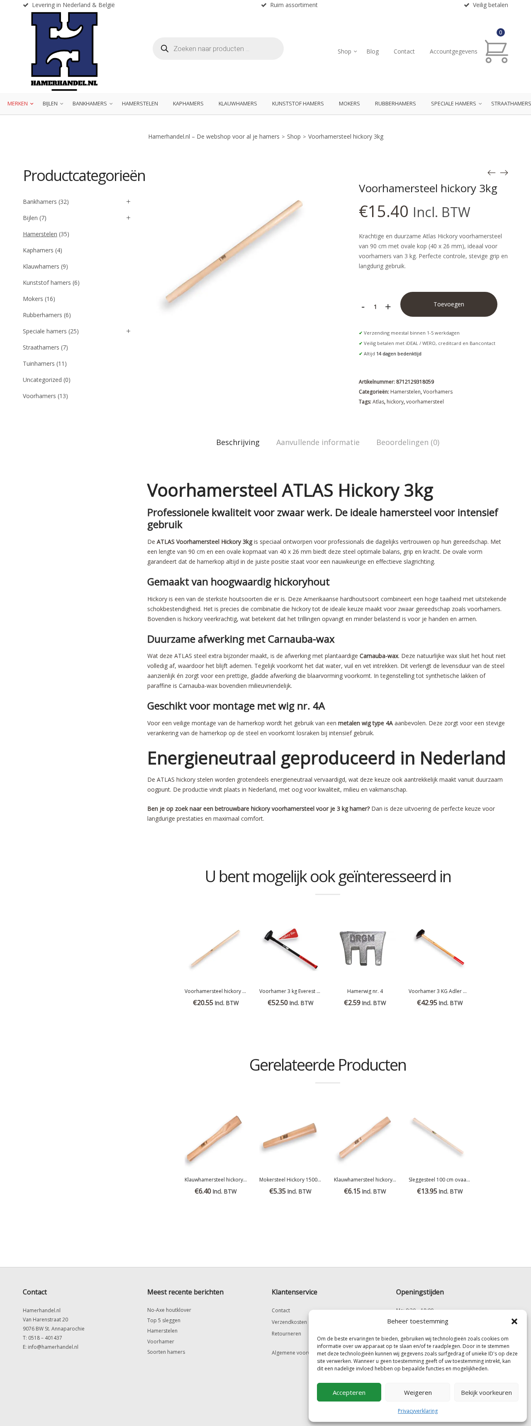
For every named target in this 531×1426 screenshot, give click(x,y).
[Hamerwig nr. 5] (504, 172)
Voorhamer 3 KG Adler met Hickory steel (456, 991)
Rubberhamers (395, 103)
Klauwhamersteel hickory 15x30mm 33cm (233, 1179)
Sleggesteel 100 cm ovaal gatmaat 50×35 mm (461, 1179)
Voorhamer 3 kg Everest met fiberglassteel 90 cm (316, 991)
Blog (372, 51)
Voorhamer (160, 1341)
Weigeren (418, 1392)
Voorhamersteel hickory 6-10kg (221, 991)
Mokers (349, 103)
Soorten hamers (166, 1351)
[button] (514, 1321)
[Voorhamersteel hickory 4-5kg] (491, 172)
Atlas (378, 401)
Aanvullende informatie (318, 442)
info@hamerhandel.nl (53, 1346)
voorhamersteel (425, 401)
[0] (496, 51)
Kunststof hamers (298, 103)
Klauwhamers (238, 103)
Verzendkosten (289, 1322)
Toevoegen (449, 304)
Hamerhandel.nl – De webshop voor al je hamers (214, 136)
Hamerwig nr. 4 (365, 991)
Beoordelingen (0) (407, 442)
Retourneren (286, 1333)
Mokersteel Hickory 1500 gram (295, 1179)
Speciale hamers (453, 103)
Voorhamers (438, 391)
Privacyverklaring (418, 1410)
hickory (395, 401)
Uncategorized (42, 380)
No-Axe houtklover (169, 1309)
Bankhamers (90, 103)
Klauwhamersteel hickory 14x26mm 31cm (382, 1179)
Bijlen (50, 103)
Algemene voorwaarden (300, 1352)
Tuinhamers (39, 363)
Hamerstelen (140, 103)
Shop (344, 51)
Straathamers (41, 347)
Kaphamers (188, 103)
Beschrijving (238, 442)
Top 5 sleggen (163, 1320)
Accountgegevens (453, 51)
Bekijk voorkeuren (486, 1392)
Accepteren (349, 1392)
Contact (404, 51)
